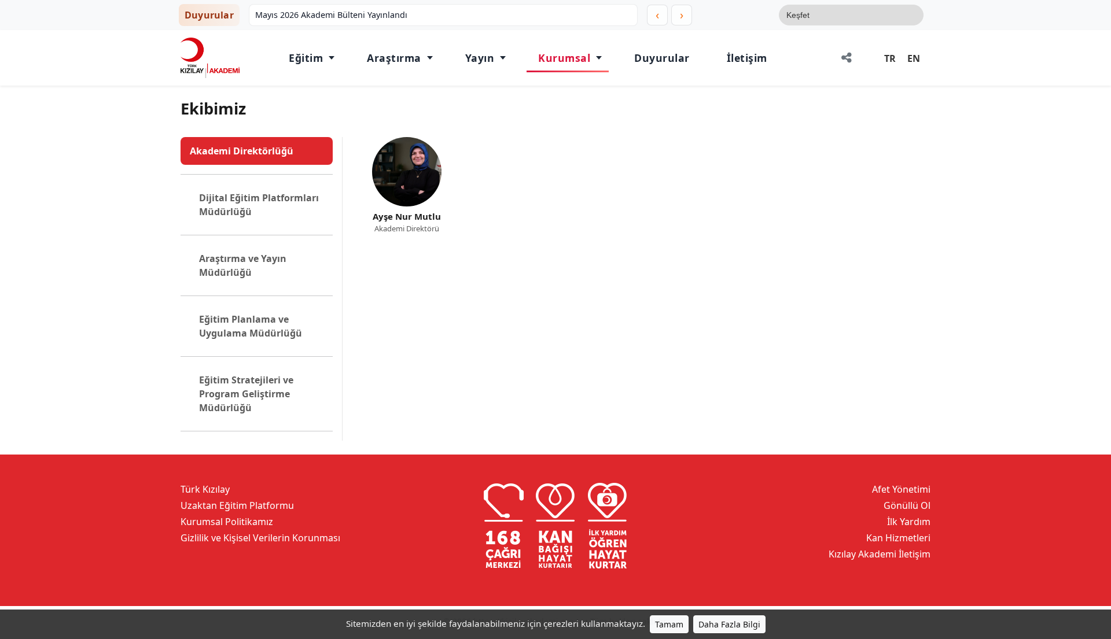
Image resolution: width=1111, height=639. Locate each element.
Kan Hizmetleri (898, 537)
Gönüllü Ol (907, 505)
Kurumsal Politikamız (227, 521)
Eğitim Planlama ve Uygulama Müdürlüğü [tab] (250, 326)
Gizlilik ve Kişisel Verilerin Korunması (260, 537)
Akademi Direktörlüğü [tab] (241, 151)
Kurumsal (564, 58)
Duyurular (662, 58)
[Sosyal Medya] (846, 57)
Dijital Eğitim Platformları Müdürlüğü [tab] (259, 204)
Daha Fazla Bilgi (729, 624)
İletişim (747, 58)
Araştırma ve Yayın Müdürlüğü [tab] (242, 265)
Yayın (480, 58)
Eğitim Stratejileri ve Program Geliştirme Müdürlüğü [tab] (246, 394)
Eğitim (306, 58)
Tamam (669, 624)
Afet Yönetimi (901, 489)
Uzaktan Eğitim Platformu (237, 505)
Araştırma (394, 58)
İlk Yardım (908, 521)
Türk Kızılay (205, 489)
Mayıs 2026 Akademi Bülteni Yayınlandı (331, 14)
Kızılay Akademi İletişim (879, 554)
